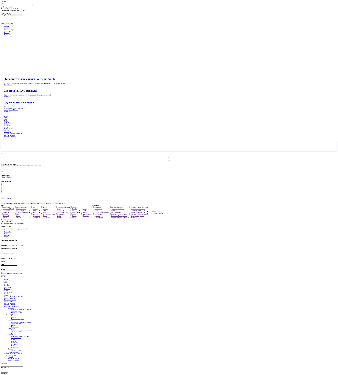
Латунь (45, 207)
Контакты (7, 34)
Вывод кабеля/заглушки (102, 212)
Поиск (6, 236)
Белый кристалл (21, 209)
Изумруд (35, 214)
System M (10, 334)
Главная (6, 26)
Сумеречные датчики (137, 216)
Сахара (74, 207)
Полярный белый (62, 212)
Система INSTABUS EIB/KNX (13, 133)
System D (10, 320)
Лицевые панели (16, 311)
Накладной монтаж (10, 136)
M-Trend (6, 130)
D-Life (6, 116)
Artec (5, 117)
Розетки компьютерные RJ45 (139, 207)
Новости (6, 33)
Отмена (3, 261)
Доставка (7, 28)
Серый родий (76, 212)
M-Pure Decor (8, 128)
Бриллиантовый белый (23, 212)
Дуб (34, 207)
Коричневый (36, 216)
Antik (5, 119)
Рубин (59, 216)
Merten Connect (49, 203)
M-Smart (6, 122)
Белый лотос (20, 210)
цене (22, 223)
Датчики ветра (99, 217)
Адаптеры (98, 207)
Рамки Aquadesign (16, 312)
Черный (85, 212)
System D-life (11, 328)
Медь (44, 210)
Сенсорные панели (13, 360)
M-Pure (6, 127)
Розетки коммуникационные (120, 217)
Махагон (45, 209)
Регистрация (9, 23)
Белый (5, 217)
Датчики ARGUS (9, 135)
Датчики (97, 216)
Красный (35, 217)
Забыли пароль (17, 273)
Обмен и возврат (9, 29)
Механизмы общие (13, 352)
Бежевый (6, 216)
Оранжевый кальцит (63, 207)
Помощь (6, 235)
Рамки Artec (14, 327)
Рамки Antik (15, 325)
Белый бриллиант (21, 207)
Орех (58, 209)
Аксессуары (98, 209)
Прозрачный (61, 214)
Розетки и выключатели (8, 203)
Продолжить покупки (17, 245)
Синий (74, 214)
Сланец (74, 216)
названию (11, 223)
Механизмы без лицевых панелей (21, 309)
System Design (12, 355)
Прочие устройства (13, 358)
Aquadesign (7, 132)
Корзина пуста (3, 2)
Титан (85, 209)
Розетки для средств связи (119, 214)
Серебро (74, 209)
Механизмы (14, 315)
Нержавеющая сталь (49, 214)
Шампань (86, 216)
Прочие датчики (116, 212)
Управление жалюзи (157, 213)
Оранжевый (46, 217)
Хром (84, 210)
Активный (6, 207)
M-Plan (6, 121)
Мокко (45, 212)
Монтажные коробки (17, 319)
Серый (74, 210)
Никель (45, 216)
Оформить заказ (5, 245)
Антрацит (6, 212)
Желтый (35, 209)
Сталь (74, 217)
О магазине (7, 31)
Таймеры (134, 217)
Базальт (5, 214)
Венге (18, 216)
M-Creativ (7, 125)
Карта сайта (7, 232)
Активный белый (8, 209)
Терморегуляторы (156, 211)
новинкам (18, 223)
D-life (13, 333)
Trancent (10, 349)
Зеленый (35, 210)
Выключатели (99, 214)
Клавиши (114, 210)
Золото (35, 212)
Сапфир (59, 217)
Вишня (18, 217)
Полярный (60, 210)
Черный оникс (87, 214)
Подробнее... (8, 85)
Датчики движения (117, 207)
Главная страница (6, 198)
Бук (17, 214)
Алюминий (6, 210)
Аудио (96, 210)
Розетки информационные (119, 216)
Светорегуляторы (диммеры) (139, 214)
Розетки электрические (138, 212)
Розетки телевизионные (138, 209)
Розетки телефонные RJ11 (139, 210)
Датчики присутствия (117, 209)
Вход (2, 23)
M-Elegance (7, 124)
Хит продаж (4, 223)
